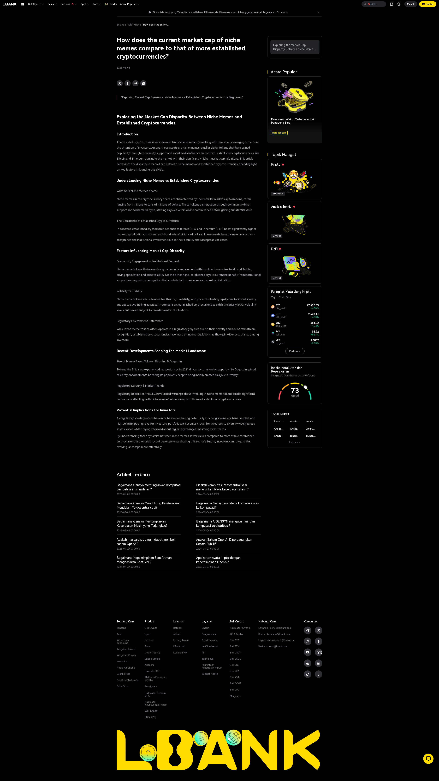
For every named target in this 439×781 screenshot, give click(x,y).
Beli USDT (235, 652)
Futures (69, 4)
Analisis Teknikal (296, 428)
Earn (97, 4)
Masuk (411, 4)
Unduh (205, 628)
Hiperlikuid (296, 436)
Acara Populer (130, 4)
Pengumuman (209, 634)
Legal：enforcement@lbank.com (276, 640)
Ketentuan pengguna (123, 641)
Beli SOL (234, 665)
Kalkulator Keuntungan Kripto (156, 703)
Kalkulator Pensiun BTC (155, 694)
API (203, 652)
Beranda (121, 24)
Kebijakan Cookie (126, 655)
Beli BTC (234, 640)
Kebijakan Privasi (126, 649)
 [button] (365, 4)
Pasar (52, 4)
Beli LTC (234, 689)
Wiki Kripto (151, 711)
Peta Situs (122, 686)
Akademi (149, 665)
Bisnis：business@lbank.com (274, 634)
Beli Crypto (36, 4)
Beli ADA (234, 677)
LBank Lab (179, 646)
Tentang (121, 628)
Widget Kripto (210, 673)
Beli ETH (234, 646)
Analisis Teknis (296, 421)
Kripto (278, 436)
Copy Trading (152, 652)
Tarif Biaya (207, 658)
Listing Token (181, 640)
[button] (428, 759)
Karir (119, 634)
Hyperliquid (312, 436)
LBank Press (123, 673)
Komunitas (123, 661)
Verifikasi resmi (210, 646)
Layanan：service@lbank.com (275, 628)
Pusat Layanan (210, 640)
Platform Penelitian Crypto (155, 678)
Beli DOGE (235, 683)
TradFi (113, 4)
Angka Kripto (312, 428)
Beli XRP (234, 671)
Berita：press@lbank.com (272, 646)
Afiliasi (177, 634)
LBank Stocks (152, 658)
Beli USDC (235, 658)
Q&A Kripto (134, 24)
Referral (177, 628)
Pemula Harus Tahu (280, 421)
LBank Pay (150, 717)
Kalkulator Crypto (240, 628)
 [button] (382, 4)
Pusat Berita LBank (127, 680)
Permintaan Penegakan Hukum (212, 666)
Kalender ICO (152, 671)
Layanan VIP (180, 652)
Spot (85, 4)
